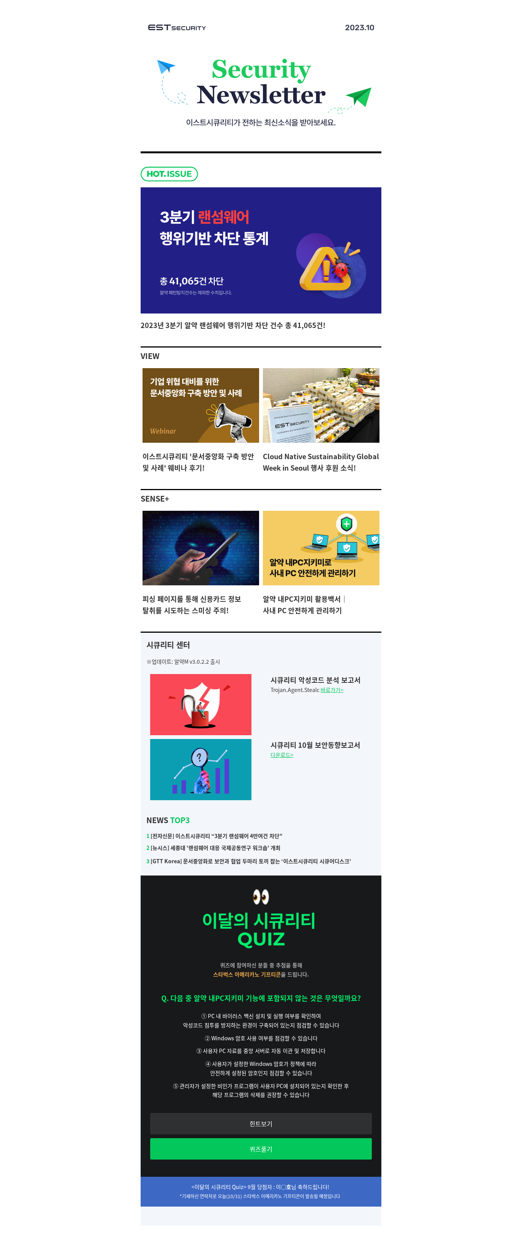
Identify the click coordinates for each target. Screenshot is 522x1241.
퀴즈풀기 (261, 1148)
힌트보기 (261, 1123)
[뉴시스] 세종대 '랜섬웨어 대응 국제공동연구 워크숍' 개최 (213, 847)
